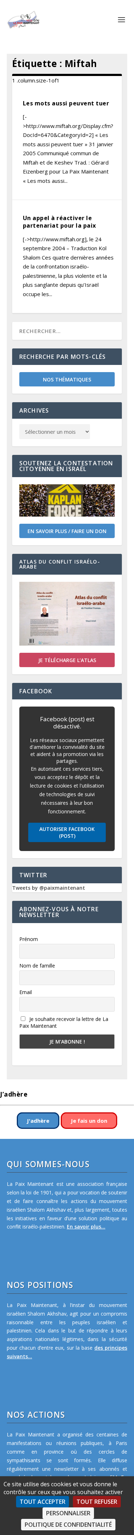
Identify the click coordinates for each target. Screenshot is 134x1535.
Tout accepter (42, 1502)
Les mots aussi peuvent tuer (66, 103)
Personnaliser (68, 1513)
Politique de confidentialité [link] (68, 1525)
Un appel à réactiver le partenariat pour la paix (59, 221)
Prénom (28, 939)
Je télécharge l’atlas (67, 660)
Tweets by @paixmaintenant (48, 887)
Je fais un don (89, 1120)
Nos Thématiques (67, 379)
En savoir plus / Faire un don (67, 531)
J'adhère (38, 1120)
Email (25, 992)
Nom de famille (37, 965)
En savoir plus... (86, 1226)
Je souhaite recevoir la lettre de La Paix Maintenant (63, 1022)
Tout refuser (96, 1502)
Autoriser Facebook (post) (67, 832)
